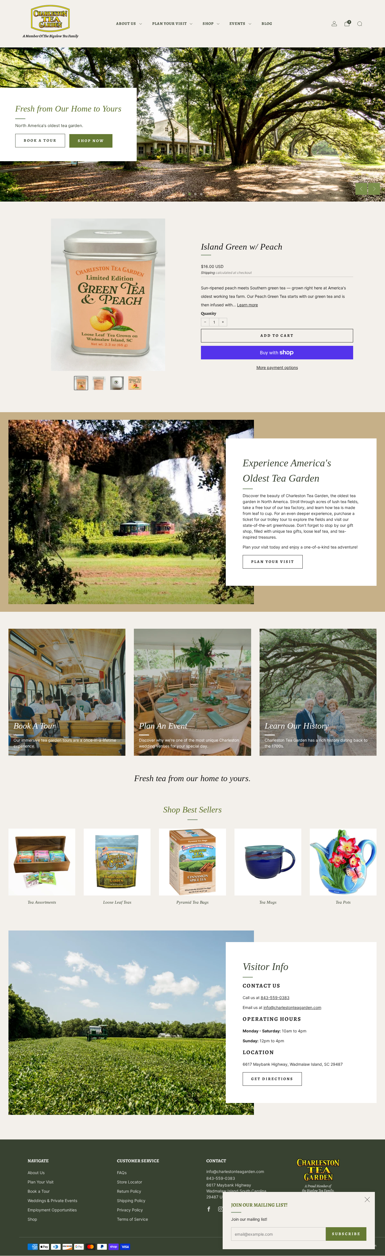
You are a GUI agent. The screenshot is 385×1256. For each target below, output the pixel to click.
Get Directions (272, 1079)
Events (237, 23)
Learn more (247, 304)
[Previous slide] (361, 189)
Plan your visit (272, 561)
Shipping (208, 272)
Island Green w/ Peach (241, 247)
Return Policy (129, 1191)
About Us (126, 23)
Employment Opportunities (52, 1209)
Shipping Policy (131, 1200)
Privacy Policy (130, 1209)
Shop (208, 23)
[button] (183, 194)
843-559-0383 (275, 997)
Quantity (208, 313)
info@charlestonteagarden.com (292, 1007)
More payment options (277, 367)
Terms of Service (132, 1219)
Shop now (91, 140)
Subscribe (346, 1234)
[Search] (359, 24)
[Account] (334, 24)
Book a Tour (40, 140)
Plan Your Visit (169, 23)
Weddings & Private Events (52, 1200)
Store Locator (129, 1181)
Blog (267, 23)
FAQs (122, 1172)
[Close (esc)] (367, 1199)
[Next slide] (374, 189)
